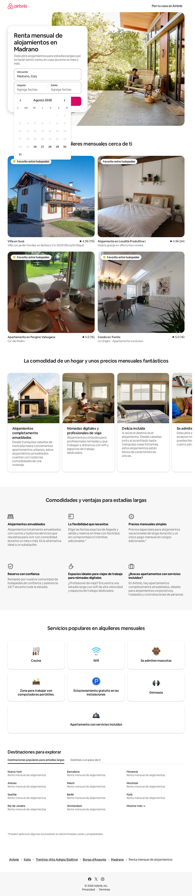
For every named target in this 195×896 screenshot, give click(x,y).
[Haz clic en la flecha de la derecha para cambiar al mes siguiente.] (64, 100)
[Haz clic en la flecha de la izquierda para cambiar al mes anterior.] (20, 100)
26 (35, 146)
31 (20, 154)
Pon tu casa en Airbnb (167, 6)
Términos (104, 889)
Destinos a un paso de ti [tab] (85, 760)
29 (57, 146)
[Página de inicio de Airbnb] (17, 6)
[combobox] (47, 76)
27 (42, 146)
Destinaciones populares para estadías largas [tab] (36, 760)
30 (64, 146)
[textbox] (31, 89)
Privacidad (88, 889)
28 (49, 146)
